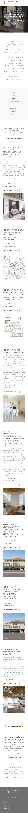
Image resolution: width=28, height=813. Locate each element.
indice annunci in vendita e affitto (14, 777)
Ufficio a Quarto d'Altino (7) (14, 775)
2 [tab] (3, 30)
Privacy (4, 806)
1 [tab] (1, 30)
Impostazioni (6, 808)
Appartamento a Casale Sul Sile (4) (14, 769)
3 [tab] (4, 30)
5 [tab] (11, 218)
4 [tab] (9, 218)
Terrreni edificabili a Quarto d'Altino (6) (14, 773)
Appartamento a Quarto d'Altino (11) (13, 771)
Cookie (8, 806)
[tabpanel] (14, 19)
